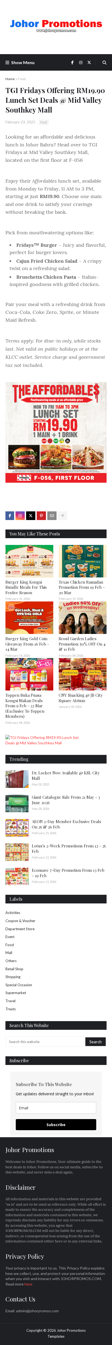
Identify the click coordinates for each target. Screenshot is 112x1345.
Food (22, 79)
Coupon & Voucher (20, 921)
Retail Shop (14, 969)
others (11, 961)
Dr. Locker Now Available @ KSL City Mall (66, 775)
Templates (56, 1336)
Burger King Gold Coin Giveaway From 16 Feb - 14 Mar (27, 644)
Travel (10, 1001)
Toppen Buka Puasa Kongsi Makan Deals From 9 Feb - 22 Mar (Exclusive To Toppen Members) (24, 705)
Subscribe (56, 1124)
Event (9, 937)
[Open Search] (104, 62)
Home (10, 79)
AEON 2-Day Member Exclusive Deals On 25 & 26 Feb (66, 824)
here (28, 1284)
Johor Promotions (71, 1330)
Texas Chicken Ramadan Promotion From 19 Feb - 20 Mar (82, 587)
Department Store (20, 929)
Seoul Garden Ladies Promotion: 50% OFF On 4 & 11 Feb (82, 644)
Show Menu (23, 62)
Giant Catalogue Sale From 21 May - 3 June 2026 (66, 799)
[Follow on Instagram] (20, 515)
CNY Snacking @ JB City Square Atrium (81, 697)
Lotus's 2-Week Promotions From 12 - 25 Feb (69, 848)
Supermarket (15, 993)
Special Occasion (18, 985)
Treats (10, 1009)
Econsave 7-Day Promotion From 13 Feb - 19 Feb (68, 872)
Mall (8, 953)
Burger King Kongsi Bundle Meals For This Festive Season (26, 587)
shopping (12, 977)
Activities (12, 912)
